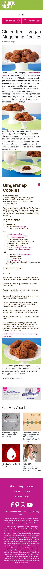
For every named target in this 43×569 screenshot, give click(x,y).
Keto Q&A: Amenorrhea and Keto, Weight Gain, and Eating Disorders (32, 467)
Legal (30, 512)
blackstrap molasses (23, 254)
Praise (30, 486)
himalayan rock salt (23, 249)
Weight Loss (33, 20)
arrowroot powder (18, 238)
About (13, 486)
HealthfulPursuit (8, 5)
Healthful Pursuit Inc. (18, 512)
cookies (19, 378)
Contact (17, 491)
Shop (27, 491)
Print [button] (39, 185)
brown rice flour (16, 234)
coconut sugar (21, 227)
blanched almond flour (20, 236)
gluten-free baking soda (23, 247)
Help (21, 486)
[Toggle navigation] (38, 5)
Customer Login (21, 496)
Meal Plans (10, 20)
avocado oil (16, 260)
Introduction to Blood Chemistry (11, 465)
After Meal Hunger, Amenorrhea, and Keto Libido (9, 435)
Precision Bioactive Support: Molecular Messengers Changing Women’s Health (31, 437)
